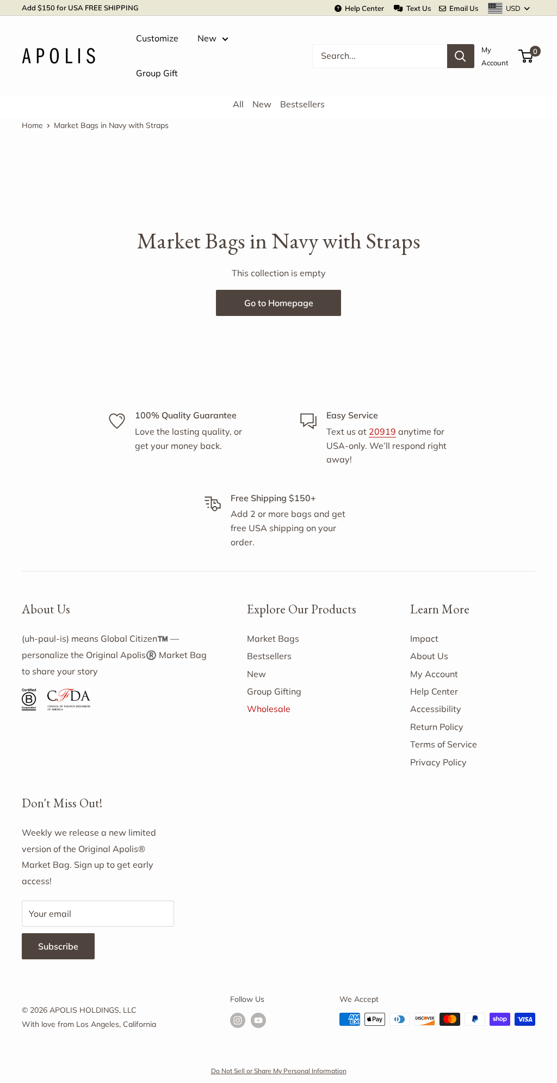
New (206, 38)
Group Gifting (274, 691)
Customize (157, 38)
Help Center (363, 8)
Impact (424, 638)
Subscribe (58, 946)
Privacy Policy (438, 762)
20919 (382, 431)
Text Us (416, 8)
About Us (429, 655)
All (238, 104)
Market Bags (273, 638)
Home (32, 125)
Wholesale (268, 708)
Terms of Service (443, 744)
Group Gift (157, 73)
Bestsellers (302, 104)
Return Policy (436, 726)
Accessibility (435, 708)
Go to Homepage (278, 302)
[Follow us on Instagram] (237, 1021)
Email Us (462, 8)
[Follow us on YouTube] (258, 1021)
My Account (495, 56)
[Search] (460, 56)
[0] (526, 56)
